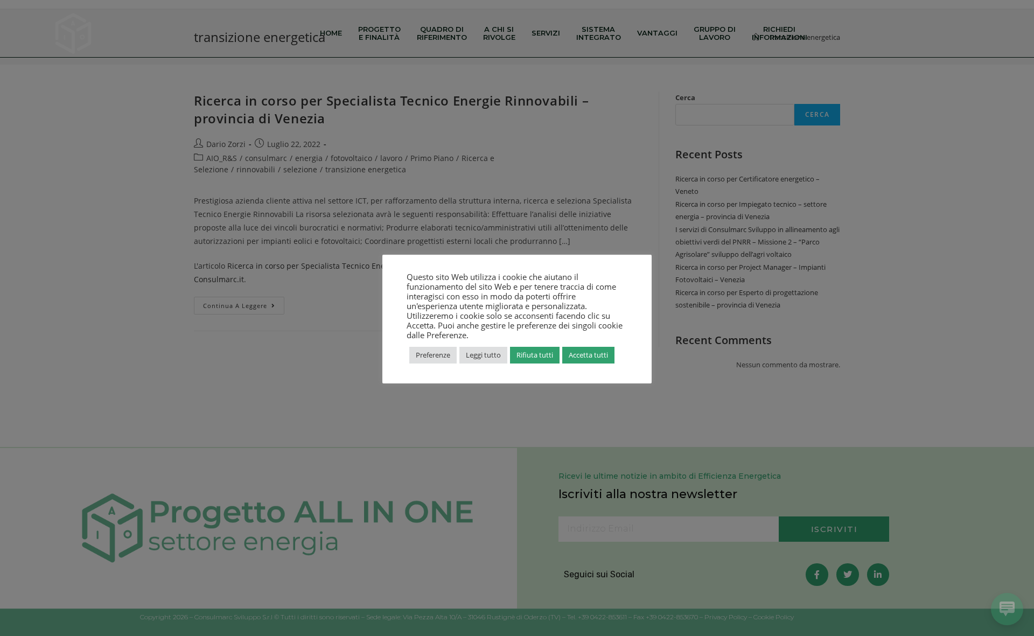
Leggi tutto (483, 355)
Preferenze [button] (433, 355)
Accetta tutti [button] (588, 355)
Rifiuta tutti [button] (534, 355)
